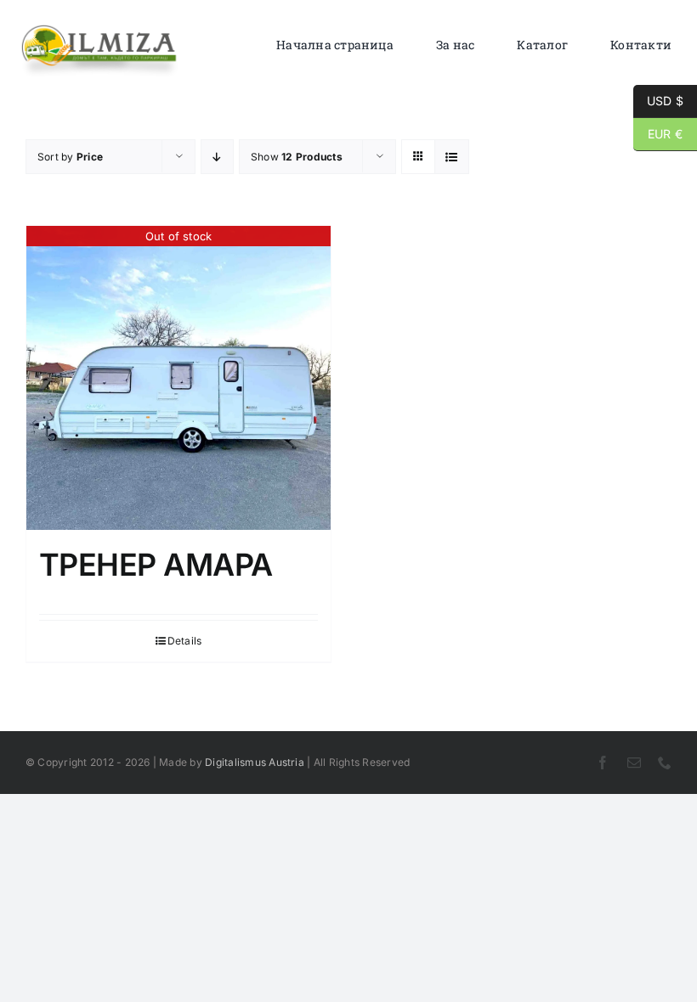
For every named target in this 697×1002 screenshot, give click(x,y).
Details (184, 640)
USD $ (658, 100)
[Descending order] (217, 156)
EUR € (658, 134)
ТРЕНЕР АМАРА (156, 564)
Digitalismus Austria (254, 762)
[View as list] (451, 156)
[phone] (665, 762)
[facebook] (602, 762)
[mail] (634, 762)
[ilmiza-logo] (100, 29)
